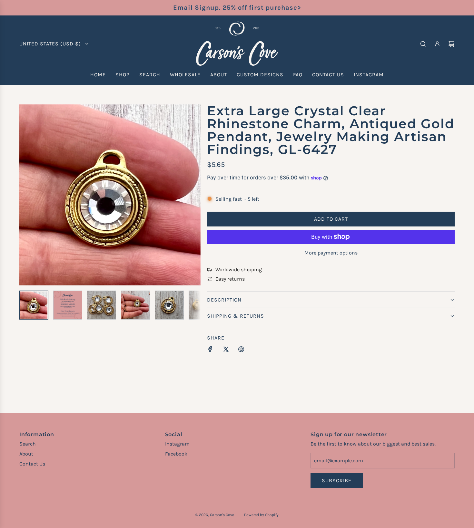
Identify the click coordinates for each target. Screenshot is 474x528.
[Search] (423, 44)
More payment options (331, 253)
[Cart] (451, 44)
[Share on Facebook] (210, 350)
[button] (24, 195)
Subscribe (336, 480)
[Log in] (437, 44)
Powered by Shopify (261, 515)
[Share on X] (226, 350)
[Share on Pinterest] (241, 350)
